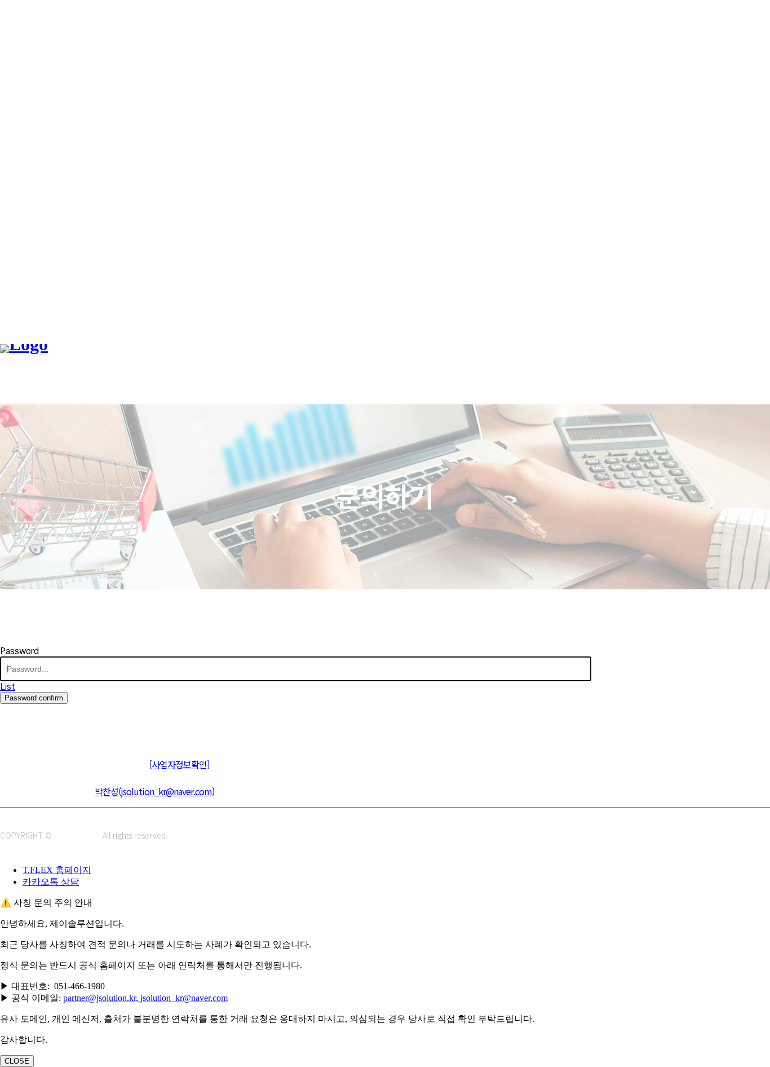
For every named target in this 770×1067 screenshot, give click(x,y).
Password (19, 651)
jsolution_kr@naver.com (184, 998)
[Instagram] (35, 722)
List (7, 686)
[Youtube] (86, 722)
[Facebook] (60, 722)
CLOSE (17, 1061)
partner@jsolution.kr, (101, 998)
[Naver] (10, 722)
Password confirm (34, 698)
